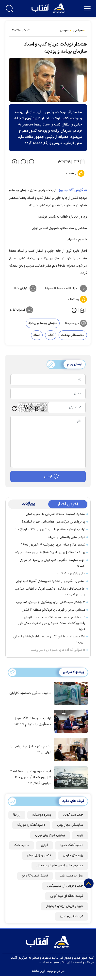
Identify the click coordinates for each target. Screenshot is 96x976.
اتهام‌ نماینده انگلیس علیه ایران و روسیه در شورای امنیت (52, 563)
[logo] (49, 7)
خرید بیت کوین (73, 814)
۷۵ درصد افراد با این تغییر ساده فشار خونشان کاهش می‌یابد (49, 639)
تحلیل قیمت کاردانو (35, 875)
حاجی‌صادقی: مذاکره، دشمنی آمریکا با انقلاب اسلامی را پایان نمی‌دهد (50, 591)
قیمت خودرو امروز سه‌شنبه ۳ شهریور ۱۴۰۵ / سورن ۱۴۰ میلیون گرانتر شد (30, 777)
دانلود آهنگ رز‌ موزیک (31, 825)
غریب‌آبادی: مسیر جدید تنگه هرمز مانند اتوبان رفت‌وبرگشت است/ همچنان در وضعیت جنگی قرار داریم (51, 623)
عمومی (64, 30)
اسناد (36, 335)
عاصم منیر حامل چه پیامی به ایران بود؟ (30, 749)
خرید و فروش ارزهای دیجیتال (64, 906)
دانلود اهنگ (21, 845)
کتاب (51, 335)
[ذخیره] (83, 310)
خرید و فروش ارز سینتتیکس (65, 885)
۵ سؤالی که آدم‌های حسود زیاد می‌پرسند (58, 650)
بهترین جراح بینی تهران (50, 835)
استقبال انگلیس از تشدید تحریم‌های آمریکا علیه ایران (50, 581)
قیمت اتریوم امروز (71, 916)
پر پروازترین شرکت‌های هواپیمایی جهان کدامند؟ (53, 521)
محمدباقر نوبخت (72, 335)
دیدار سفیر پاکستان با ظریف (66, 537)
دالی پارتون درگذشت (71, 573)
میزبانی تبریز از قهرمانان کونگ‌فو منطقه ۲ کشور (53, 609)
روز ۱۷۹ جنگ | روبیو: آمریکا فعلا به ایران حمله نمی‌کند (49, 552)
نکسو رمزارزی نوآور (39, 855)
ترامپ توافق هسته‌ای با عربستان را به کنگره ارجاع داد (50, 529)
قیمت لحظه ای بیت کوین (66, 896)
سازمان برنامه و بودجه (42, 323)
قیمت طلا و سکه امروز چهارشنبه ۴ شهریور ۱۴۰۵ (53, 544)
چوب (80, 835)
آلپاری (44, 845)
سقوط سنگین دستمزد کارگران (30, 693)
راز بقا (16, 814)
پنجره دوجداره (41, 814)
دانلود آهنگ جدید (71, 845)
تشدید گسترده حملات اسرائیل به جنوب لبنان (55, 514)
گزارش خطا (20, 288)
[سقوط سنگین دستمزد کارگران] (69, 693)
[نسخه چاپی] (74, 310)
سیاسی (78, 30)
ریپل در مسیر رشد (71, 875)
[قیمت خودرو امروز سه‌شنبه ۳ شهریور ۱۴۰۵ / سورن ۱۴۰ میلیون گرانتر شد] (69, 777)
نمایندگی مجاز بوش (70, 825)
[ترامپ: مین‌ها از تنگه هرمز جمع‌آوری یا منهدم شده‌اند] (69, 721)
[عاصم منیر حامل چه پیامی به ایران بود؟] (69, 749)
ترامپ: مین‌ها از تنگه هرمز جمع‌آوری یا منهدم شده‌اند (32, 721)
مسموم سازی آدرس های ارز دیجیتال (59, 865)
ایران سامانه (38, 971)
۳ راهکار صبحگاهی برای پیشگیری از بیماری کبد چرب (50, 602)
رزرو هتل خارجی (73, 855)
